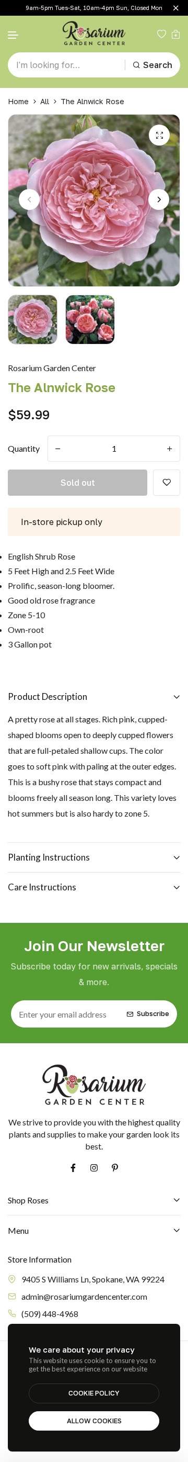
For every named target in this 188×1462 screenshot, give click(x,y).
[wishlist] (161, 34)
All (44, 101)
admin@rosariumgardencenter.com (84, 1296)
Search (157, 65)
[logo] (93, 34)
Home (18, 101)
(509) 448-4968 (49, 1314)
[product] (159, 135)
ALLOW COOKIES (94, 1420)
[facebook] (73, 1167)
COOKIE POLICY (94, 1393)
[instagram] (94, 1167)
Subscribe (153, 1014)
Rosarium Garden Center (52, 368)
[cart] (175, 34)
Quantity (24, 448)
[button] (13, 35)
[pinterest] (114, 1167)
